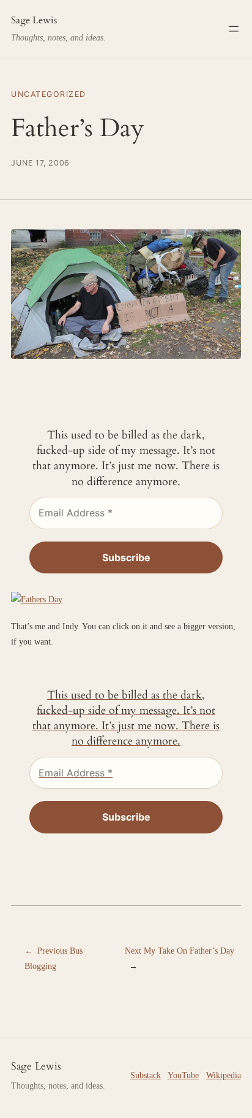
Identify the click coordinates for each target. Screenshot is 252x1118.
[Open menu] (233, 28)
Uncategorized (48, 94)
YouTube (183, 1075)
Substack (145, 1075)
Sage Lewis (34, 20)
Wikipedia (223, 1075)
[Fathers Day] (36, 599)
